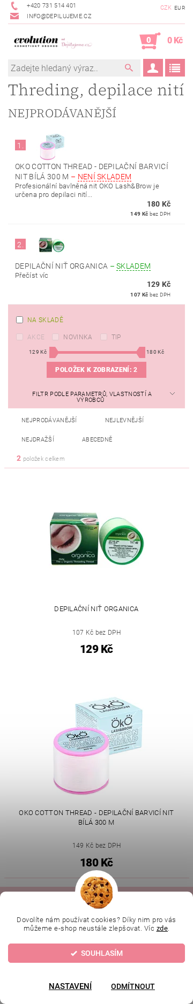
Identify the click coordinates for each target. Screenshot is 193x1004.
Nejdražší (37, 439)
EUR (179, 8)
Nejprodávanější (49, 420)
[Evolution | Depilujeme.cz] (52, 41)
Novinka (77, 337)
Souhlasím (102, 953)
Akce (35, 337)
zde (162, 928)
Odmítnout (133, 986)
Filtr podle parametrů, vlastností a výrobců (92, 397)
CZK (166, 7)
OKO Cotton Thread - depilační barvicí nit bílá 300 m (91, 171)
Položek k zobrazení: (96, 370)
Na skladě (45, 320)
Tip (116, 337)
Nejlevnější (124, 420)
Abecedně (97, 439)
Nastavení (70, 986)
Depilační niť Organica (83, 266)
